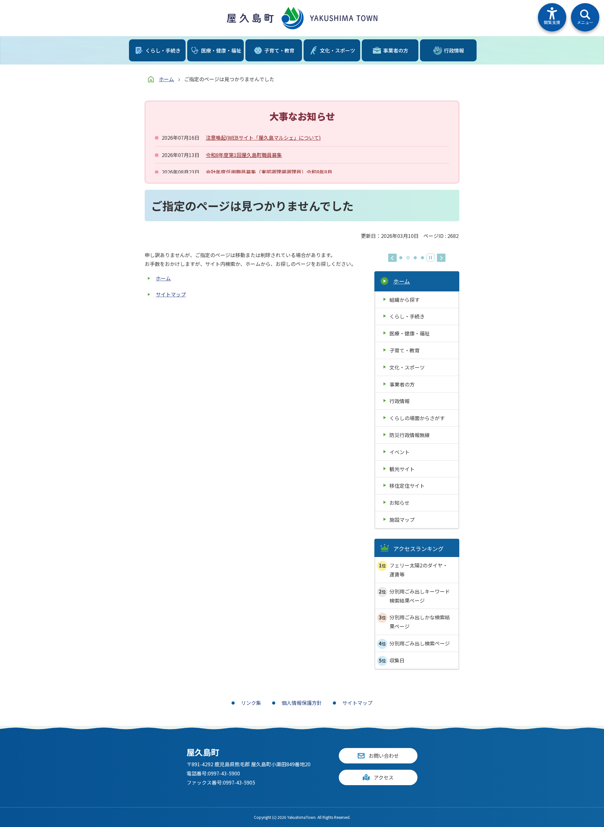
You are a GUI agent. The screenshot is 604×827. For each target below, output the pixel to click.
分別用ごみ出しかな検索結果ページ (419, 621)
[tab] (400, 257)
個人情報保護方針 (302, 702)
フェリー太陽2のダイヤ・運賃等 (418, 569)
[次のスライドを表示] (441, 258)
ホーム (166, 79)
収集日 (397, 660)
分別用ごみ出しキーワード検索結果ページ (419, 596)
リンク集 (251, 702)
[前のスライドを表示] (392, 258)
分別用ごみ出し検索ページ (419, 643)
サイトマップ (171, 294)
